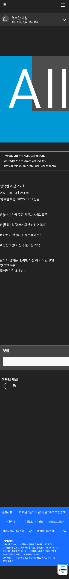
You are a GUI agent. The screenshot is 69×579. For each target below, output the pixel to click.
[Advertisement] (34, 467)
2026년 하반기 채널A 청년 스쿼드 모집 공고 (42, 512)
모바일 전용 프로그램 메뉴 (64, 19)
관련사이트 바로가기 (13, 531)
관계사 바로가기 (45, 531)
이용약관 (11, 521)
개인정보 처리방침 (33, 521)
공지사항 (7, 512)
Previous (4, 386)
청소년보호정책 (56, 521)
